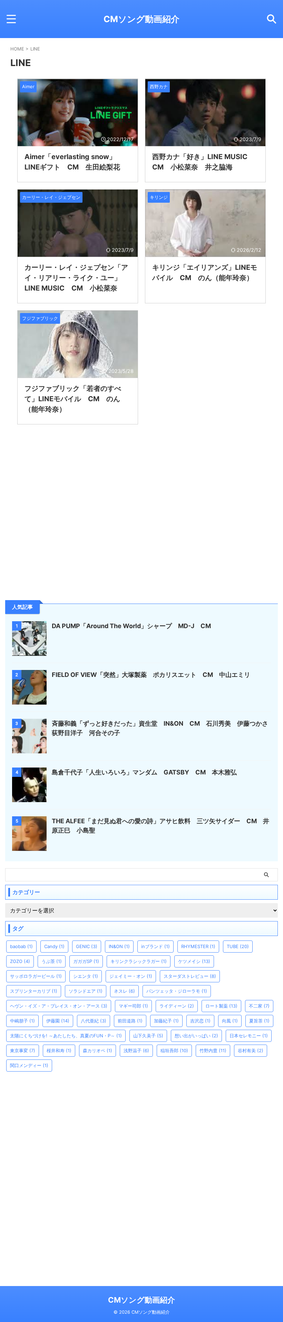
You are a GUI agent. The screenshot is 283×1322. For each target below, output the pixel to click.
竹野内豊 (212, 1050)
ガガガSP (86, 961)
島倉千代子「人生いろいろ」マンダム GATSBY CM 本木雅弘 (144, 772)
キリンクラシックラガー (138, 961)
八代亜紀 (93, 1020)
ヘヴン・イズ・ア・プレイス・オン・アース (58, 1006)
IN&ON (119, 946)
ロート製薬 (221, 1006)
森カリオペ (97, 1050)
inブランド (155, 946)
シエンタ (85, 976)
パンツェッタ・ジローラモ (176, 991)
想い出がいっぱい (196, 1035)
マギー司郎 (133, 1006)
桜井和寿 (59, 1050)
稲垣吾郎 (174, 1050)
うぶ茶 (51, 961)
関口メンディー (29, 1065)
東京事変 (22, 1050)
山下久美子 (148, 1035)
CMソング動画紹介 (141, 19)
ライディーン (176, 1006)
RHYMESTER (198, 946)
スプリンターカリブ (33, 991)
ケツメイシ (194, 961)
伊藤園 (57, 1020)
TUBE (238, 946)
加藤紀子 (166, 1020)
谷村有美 (250, 1050)
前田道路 (130, 1020)
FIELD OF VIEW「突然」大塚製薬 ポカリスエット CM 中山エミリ (151, 674)
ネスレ (124, 991)
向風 (230, 1020)
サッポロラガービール (36, 976)
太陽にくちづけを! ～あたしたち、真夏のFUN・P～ (66, 1035)
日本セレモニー (249, 1035)
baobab (21, 946)
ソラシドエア (86, 991)
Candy (54, 946)
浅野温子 (136, 1050)
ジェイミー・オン (130, 976)
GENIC (86, 946)
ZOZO (20, 961)
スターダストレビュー (190, 976)
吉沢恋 (200, 1020)
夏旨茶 (259, 1020)
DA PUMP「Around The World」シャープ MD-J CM (131, 626)
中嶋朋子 (22, 1020)
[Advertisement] (57, 543)
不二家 (259, 1006)
